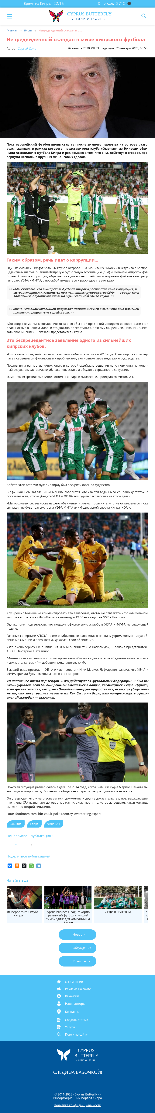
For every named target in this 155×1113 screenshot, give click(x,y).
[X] (24, 866)
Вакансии (72, 996)
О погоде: (106, 3)
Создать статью (76, 1020)
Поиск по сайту (76, 1034)
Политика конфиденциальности (77, 1105)
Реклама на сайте (78, 989)
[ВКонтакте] (10, 866)
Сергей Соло (26, 49)
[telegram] (82, 1082)
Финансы (53, 824)
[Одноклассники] (17, 866)
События (16, 824)
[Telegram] (38, 866)
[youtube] (99, 1082)
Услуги (70, 1027)
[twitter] (73, 1082)
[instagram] (64, 1082)
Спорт (34, 824)
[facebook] (56, 1082)
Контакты (72, 1012)
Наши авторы (75, 1004)
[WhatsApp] (31, 866)
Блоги (28, 30)
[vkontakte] (91, 1082)
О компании (74, 982)
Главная (12, 30)
